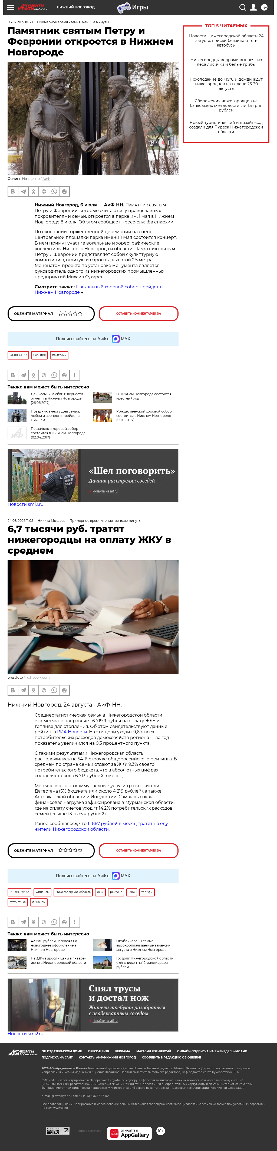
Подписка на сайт (57, 1057)
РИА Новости (72, 731)
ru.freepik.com (38, 677)
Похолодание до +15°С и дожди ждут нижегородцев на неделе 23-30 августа (226, 84)
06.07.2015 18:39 (20, 22)
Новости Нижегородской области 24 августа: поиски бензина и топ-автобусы (226, 41)
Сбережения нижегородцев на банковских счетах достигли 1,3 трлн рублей (226, 106)
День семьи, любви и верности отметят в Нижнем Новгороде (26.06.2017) (57, 398)
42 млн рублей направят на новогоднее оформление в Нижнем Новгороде (54, 945)
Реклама (122, 1051)
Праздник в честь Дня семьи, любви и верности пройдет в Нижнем (55, 415)
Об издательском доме (62, 1051)
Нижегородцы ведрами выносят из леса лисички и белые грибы (226, 62)
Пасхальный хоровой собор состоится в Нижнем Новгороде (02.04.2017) (58, 433)
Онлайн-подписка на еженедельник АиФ (212, 1051)
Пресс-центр (98, 1051)
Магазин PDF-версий (153, 1051)
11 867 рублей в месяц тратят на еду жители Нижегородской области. (101, 826)
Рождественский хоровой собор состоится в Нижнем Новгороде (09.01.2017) (144, 415)
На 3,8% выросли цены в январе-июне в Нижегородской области (58, 960)
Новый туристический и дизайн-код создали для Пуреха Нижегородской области (226, 127)
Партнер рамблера (88, 1130)
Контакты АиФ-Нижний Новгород (107, 1057)
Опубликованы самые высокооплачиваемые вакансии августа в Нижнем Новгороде (143, 945)
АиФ (46, 179)
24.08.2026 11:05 (20, 521)
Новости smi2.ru (26, 504)
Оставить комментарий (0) (138, 313)
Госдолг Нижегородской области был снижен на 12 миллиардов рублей (144, 962)
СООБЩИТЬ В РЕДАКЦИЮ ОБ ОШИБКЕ (171, 1057)
